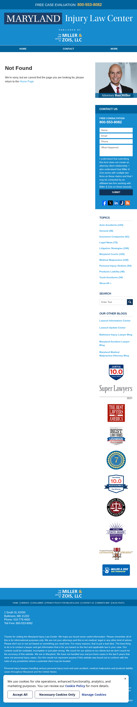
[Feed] (127, 203)
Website (25, 603)
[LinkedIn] (116, 203)
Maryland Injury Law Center (68, 18)
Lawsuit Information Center (114, 320)
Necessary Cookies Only (57, 695)
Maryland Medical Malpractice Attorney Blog (114, 354)
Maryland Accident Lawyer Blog (114, 343)
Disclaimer (37, 603)
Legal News (108, 242)
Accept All (20, 695)
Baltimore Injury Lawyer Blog (115, 334)
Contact (68, 48)
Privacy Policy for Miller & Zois (62, 603)
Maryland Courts (112, 254)
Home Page (27, 81)
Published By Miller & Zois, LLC (68, 35)
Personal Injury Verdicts (115, 265)
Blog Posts (118, 603)
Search (130, 302)
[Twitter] (110, 203)
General (106, 230)
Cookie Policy (75, 686)
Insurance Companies (114, 236)
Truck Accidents (111, 277)
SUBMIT (116, 192)
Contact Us (88, 603)
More (114, 48)
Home (22, 48)
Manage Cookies (94, 695)
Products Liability (112, 271)
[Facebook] (104, 203)
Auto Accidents (111, 225)
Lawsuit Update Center (112, 327)
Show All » (105, 283)
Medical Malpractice (113, 260)
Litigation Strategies (114, 248)
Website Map (103, 603)
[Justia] (121, 203)
